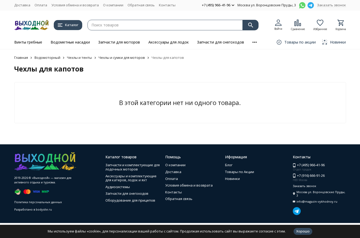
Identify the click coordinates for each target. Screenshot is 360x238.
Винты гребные (28, 42)
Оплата (41, 5)
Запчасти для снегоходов (220, 42)
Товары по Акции (239, 171)
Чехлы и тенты (79, 57)
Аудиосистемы (117, 186)
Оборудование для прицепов (130, 200)
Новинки (232, 178)
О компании (113, 5)
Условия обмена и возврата (75, 5)
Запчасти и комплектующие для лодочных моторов (132, 167)
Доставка (22, 5)
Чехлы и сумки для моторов (122, 57)
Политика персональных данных (38, 202)
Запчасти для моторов (119, 42)
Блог (228, 165)
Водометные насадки (70, 42)
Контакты (167, 5)
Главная (21, 57)
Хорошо (303, 231)
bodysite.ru (44, 209)
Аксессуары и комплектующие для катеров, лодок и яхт (131, 178)
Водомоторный (47, 57)
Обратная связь (141, 5)
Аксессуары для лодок (168, 42)
